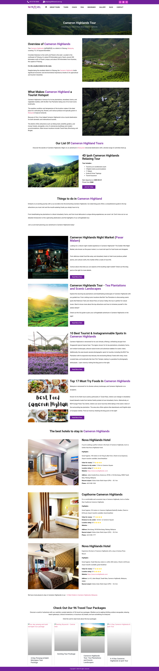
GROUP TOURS (55, 7)
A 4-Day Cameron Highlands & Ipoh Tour (119, 659)
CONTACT (120, 7)
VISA (82, 7)
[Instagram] (126, 2)
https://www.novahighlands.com (97, 471)
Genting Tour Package (66, 654)
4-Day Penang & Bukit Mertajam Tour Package (40, 660)
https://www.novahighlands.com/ (98, 574)
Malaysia (71, 48)
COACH (74, 7)
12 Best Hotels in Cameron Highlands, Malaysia (82, 595)
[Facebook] (123, 2)
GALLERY (102, 7)
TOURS (65, 7)
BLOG (111, 7)
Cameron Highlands (37, 48)
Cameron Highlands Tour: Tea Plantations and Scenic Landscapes (92, 659)
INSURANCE (92, 7)
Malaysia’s (81, 148)
